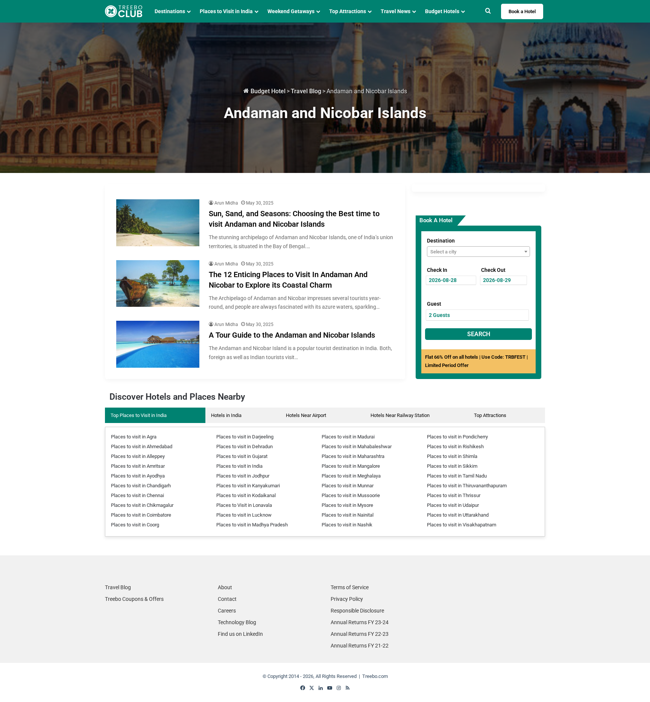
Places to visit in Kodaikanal (246, 495)
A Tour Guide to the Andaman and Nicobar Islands (292, 335)
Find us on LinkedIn (240, 634)
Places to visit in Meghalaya (351, 476)
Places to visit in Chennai (137, 495)
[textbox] (478, 252)
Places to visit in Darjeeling (244, 437)
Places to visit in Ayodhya (138, 476)
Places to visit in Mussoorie (351, 495)
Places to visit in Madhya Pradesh (252, 525)
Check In (437, 270)
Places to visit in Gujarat (241, 456)
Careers (227, 611)
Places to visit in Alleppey (138, 456)
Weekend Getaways (290, 11)
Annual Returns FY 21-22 (360, 646)
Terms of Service (350, 587)
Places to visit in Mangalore (351, 466)
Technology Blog (237, 622)
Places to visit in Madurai (348, 437)
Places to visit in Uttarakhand (458, 515)
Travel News (395, 11)
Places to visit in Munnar (348, 485)
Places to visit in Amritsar (138, 466)
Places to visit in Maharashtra (353, 456)
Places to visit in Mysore (347, 505)
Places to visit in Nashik (347, 525)
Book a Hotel (522, 11)
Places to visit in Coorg (135, 525)
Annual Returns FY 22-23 (360, 634)
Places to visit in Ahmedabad (141, 446)
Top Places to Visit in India (139, 415)
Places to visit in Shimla (452, 456)
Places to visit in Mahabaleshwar (357, 446)
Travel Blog (306, 91)
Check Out (493, 270)
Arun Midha (226, 203)
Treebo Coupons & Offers (134, 599)
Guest (434, 304)
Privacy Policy (347, 599)
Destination (441, 241)
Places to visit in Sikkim (452, 466)
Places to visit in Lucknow (244, 515)
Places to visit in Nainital (348, 515)
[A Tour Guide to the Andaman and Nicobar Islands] (157, 344)
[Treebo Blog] (123, 11)
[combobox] (478, 251)
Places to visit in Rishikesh (455, 446)
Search (478, 334)
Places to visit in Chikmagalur (142, 505)
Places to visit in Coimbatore (141, 515)
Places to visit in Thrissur (453, 495)
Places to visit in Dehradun (244, 446)
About (225, 587)
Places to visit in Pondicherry (457, 437)
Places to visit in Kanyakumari (248, 485)
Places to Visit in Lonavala (244, 505)
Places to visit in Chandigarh (141, 485)
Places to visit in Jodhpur (242, 476)
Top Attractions (490, 415)
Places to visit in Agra (133, 437)
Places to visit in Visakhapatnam (461, 525)
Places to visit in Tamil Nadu (457, 476)
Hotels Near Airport (306, 415)
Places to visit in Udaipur (453, 505)
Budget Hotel (267, 91)
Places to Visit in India (226, 11)
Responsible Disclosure (357, 611)
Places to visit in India (239, 466)
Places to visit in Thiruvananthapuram (467, 485)
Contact (227, 599)
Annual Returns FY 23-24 (360, 622)
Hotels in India (226, 415)
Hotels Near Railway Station (400, 415)
